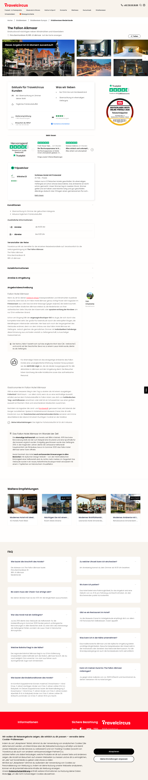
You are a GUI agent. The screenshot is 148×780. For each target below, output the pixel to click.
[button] (140, 5)
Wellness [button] (74, 10)
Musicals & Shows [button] (33, 10)
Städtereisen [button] (101, 10)
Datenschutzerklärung (19, 771)
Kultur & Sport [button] (50, 10)
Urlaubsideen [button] (10, 14)
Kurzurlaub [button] (87, 10)
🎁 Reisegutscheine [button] (26, 14)
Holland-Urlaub (32, 298)
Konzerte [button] (63, 10)
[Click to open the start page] (116, 724)
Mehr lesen (39, 195)
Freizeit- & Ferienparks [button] (13, 10)
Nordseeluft (43, 408)
